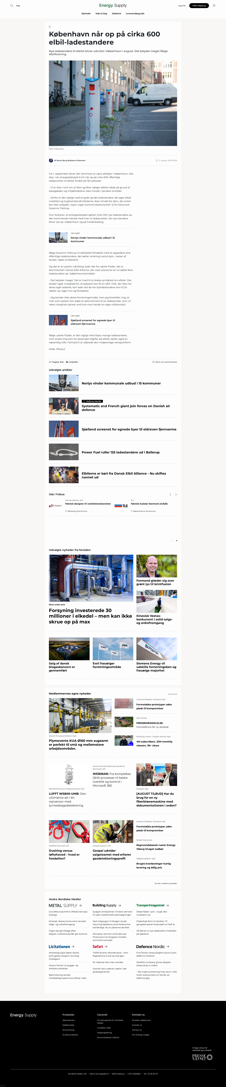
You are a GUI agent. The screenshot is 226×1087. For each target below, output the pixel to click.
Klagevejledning (104, 1032)
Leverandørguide (135, 13)
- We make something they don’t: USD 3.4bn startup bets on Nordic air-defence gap (156, 975)
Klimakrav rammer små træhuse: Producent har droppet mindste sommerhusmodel (110, 937)
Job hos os (137, 1030)
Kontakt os (137, 1025)
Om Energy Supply (140, 1035)
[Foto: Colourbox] (113, 103)
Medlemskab (68, 1025)
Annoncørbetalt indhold (108, 1037)
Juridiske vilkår (104, 1028)
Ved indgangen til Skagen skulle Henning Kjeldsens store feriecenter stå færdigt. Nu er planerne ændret (112, 924)
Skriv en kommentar (166, 362)
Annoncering (68, 1030)
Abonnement (69, 1020)
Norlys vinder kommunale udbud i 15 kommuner (93, 239)
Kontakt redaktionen (141, 1020)
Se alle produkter (70, 1035)
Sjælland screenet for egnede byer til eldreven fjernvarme (93, 322)
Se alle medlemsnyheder (166, 883)
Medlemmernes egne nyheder (70, 693)
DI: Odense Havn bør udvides (108, 962)
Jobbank (116, 13)
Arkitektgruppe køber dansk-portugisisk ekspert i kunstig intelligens (64, 956)
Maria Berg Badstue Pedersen (71, 160)
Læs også (75, 233)
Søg (18, 5)
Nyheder (86, 13)
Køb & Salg (101, 13)
